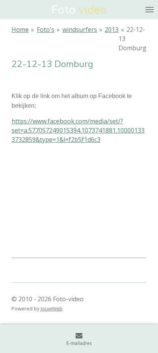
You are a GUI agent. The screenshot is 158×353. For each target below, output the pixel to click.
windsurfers (80, 29)
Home (20, 29)
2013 (111, 29)
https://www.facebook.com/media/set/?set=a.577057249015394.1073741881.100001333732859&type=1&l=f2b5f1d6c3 (78, 130)
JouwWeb (52, 308)
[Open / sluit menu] (149, 9)
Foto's (45, 29)
